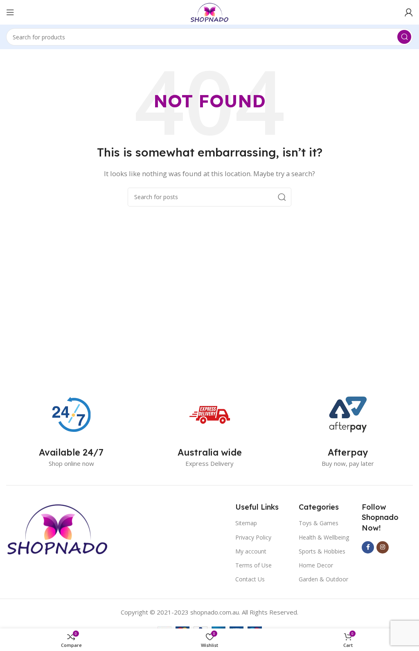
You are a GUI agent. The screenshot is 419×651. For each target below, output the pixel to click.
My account (250, 551)
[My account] (409, 12)
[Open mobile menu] (10, 12)
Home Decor (316, 565)
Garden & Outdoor (323, 579)
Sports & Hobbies (322, 551)
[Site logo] (209, 11)
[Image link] (57, 528)
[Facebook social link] (368, 547)
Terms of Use (253, 565)
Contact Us (250, 579)
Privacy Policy (253, 537)
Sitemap (246, 523)
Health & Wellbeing (324, 537)
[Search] (404, 37)
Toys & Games (318, 523)
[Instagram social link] (382, 547)
